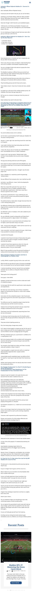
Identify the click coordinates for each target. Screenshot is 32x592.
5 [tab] (14, 590)
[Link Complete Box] (16, 559)
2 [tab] (9, 590)
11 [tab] (22, 590)
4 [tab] (12, 590)
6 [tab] (15, 590)
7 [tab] (16, 590)
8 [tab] (18, 590)
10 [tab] (21, 590)
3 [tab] (11, 590)
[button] (30, 2)
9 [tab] (19, 590)
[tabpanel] (16, 559)
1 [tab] (8, 590)
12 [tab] (24, 590)
